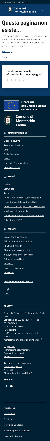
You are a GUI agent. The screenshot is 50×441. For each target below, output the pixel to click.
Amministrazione (17, 133)
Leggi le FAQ (9, 346)
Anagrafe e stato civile (14, 245)
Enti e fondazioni (11, 154)
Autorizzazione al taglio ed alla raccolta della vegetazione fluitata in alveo (24, 209)
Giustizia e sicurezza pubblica (17, 250)
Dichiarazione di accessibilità (17, 373)
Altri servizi (9, 272)
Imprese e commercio (13, 268)
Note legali (9, 369)
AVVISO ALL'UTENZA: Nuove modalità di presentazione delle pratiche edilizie (22, 200)
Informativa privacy (13, 366)
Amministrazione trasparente (17, 363)
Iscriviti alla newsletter (13, 424)
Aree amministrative (13, 145)
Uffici (6, 149)
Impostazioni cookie (13, 436)
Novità (11, 176)
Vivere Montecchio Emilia (18, 281)
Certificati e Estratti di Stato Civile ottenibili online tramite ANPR (24, 218)
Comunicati (9, 188)
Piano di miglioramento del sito (17, 430)
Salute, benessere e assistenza (18, 241)
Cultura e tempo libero (14, 259)
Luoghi (7, 289)
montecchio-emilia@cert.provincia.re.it (21, 339)
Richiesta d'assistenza (14, 356)
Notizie (7, 184)
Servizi (12, 229)
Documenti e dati (12, 167)
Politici (7, 158)
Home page (7, 51)
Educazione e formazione (15, 237)
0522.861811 (24, 319)
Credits (7, 419)
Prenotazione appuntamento (17, 349)
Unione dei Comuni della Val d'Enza (16, 2)
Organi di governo (12, 140)
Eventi (7, 293)
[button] (43, 10)
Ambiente (8, 263)
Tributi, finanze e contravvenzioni (19, 254)
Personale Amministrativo (16, 163)
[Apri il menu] (4, 10)
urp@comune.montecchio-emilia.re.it (21, 333)
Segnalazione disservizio (15, 353)
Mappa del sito (10, 407)
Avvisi (6, 193)
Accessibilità (9, 413)
